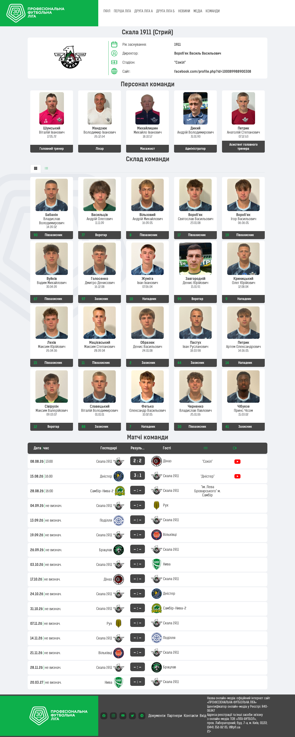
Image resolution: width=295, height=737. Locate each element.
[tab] (35, 168)
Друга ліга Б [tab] (165, 11)
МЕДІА (197, 11)
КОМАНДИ (213, 11)
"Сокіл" (180, 62)
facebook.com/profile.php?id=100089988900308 (212, 71)
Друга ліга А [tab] (143, 11)
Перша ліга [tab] (122, 11)
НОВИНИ (184, 11)
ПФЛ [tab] (106, 11)
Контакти (191, 715)
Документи (156, 715)
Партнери (174, 715)
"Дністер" (207, 476)
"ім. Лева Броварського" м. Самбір (207, 491)
